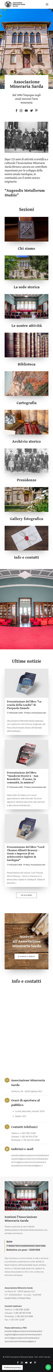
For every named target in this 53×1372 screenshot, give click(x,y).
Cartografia (27, 403)
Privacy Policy (25, 1298)
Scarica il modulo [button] (27, 956)
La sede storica (26, 287)
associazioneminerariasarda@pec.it (20, 1341)
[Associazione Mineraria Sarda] (15, 4)
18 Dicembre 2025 (16, 713)
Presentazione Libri (39, 713)
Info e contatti (26, 557)
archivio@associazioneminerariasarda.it (22, 1338)
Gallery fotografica (26, 519)
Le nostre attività (26, 326)
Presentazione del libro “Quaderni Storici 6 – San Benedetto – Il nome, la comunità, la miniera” (22, 777)
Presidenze (26, 480)
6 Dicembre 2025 (15, 865)
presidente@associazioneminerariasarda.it (23, 1331)
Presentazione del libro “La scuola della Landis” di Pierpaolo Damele (24, 705)
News (28, 713)
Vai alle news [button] (26, 895)
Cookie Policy (11, 1298)
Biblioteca (26, 364)
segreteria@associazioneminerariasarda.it (23, 1334)
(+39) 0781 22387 (21, 1309)
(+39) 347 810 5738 (22, 1313)
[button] (47, 4)
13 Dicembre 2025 (16, 787)
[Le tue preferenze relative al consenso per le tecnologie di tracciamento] (12, 1367)
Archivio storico (26, 441)
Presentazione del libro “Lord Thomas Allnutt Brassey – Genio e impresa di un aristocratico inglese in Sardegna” (25, 854)
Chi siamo (26, 248)
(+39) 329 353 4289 (24, 1316)
